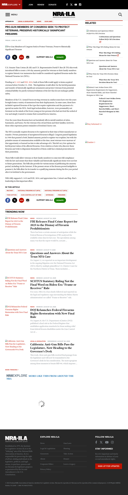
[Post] (15, 55)
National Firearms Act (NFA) (29, 190)
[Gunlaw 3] (90, 142)
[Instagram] (80, 1)
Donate (66, 459)
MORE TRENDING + (12, 370)
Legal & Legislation (25, 21)
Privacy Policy (45, 469)
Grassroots (44, 454)
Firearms (61, 195)
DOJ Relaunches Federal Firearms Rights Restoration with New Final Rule (52, 313)
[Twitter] (71, 1)
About (42, 459)
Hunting (67, 448)
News (39, 21)
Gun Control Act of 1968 (31, 195)
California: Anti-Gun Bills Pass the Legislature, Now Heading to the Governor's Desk (52, 347)
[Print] (27, 58)
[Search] (120, 14)
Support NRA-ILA (44, 57)
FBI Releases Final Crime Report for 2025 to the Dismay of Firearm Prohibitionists (53, 225)
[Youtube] (75, 1)
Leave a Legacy (69, 464)
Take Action (68, 454)
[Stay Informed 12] (93, 124)
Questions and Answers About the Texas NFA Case (52, 254)
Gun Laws (48, 21)
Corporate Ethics (46, 464)
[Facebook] (67, 1)
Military (10, 190)
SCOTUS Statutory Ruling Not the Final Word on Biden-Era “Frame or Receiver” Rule (53, 284)
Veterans (49, 195)
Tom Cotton (11, 195)
